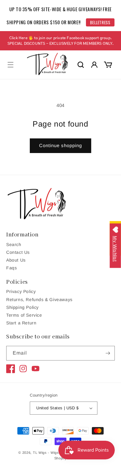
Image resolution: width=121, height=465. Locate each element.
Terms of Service (24, 315)
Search (13, 244)
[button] (10, 65)
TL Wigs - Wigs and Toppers (57, 452)
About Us (16, 260)
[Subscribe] (107, 353)
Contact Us (18, 252)
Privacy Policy (21, 291)
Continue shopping (60, 145)
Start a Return (21, 322)
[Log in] (94, 65)
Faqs (11, 267)
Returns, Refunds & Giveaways (39, 299)
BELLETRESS (100, 22)
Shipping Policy (22, 307)
